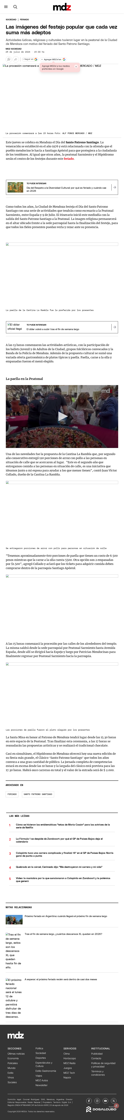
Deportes (41, 1057)
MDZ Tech (69, 1072)
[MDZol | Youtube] (105, 1100)
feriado (69, 159)
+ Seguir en (28, 59)
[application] (62, 416)
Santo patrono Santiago (38, 794)
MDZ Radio (69, 1063)
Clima (66, 1053)
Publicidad (97, 1053)
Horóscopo (69, 1058)
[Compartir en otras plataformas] (16, 59)
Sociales (12, 1082)
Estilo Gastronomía (46, 1070)
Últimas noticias (16, 1053)
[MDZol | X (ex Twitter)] (113, 1100)
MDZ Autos (42, 1080)
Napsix (67, 1077)
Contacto (96, 1058)
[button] (6, 7)
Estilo (10, 1072)
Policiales (13, 1063)
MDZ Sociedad (13, 49)
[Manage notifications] (116, 1105)
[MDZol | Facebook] (89, 1100)
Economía (13, 1058)
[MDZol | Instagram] (97, 1100)
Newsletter (41, 1085)
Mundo (12, 1068)
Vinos (11, 1077)
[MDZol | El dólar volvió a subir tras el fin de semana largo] (114, 327)
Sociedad (11, 20)
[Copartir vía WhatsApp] (9, 59)
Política (39, 1048)
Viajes (39, 1075)
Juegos (67, 1068)
